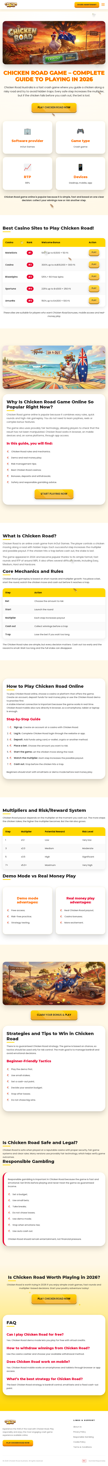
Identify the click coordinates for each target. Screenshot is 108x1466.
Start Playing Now (54, 494)
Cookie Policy (79, 1442)
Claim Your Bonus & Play (54, 1015)
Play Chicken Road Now (54, 107)
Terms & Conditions (82, 1447)
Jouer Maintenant (87, 5)
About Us (77, 1426)
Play (94, 252)
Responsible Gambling (83, 1437)
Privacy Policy (79, 1432)
